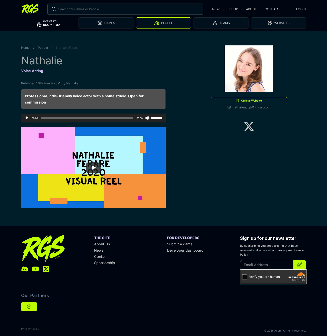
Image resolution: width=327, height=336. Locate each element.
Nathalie (72, 83)
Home (25, 47)
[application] (93, 118)
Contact (272, 9)
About (251, 9)
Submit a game (179, 244)
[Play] (27, 118)
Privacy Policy (30, 328)
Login (301, 9)
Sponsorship (104, 263)
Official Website (251, 100)
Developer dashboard (185, 250)
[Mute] (147, 118)
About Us (102, 244)
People (43, 47)
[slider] (157, 118)
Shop (233, 9)
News (216, 9)
